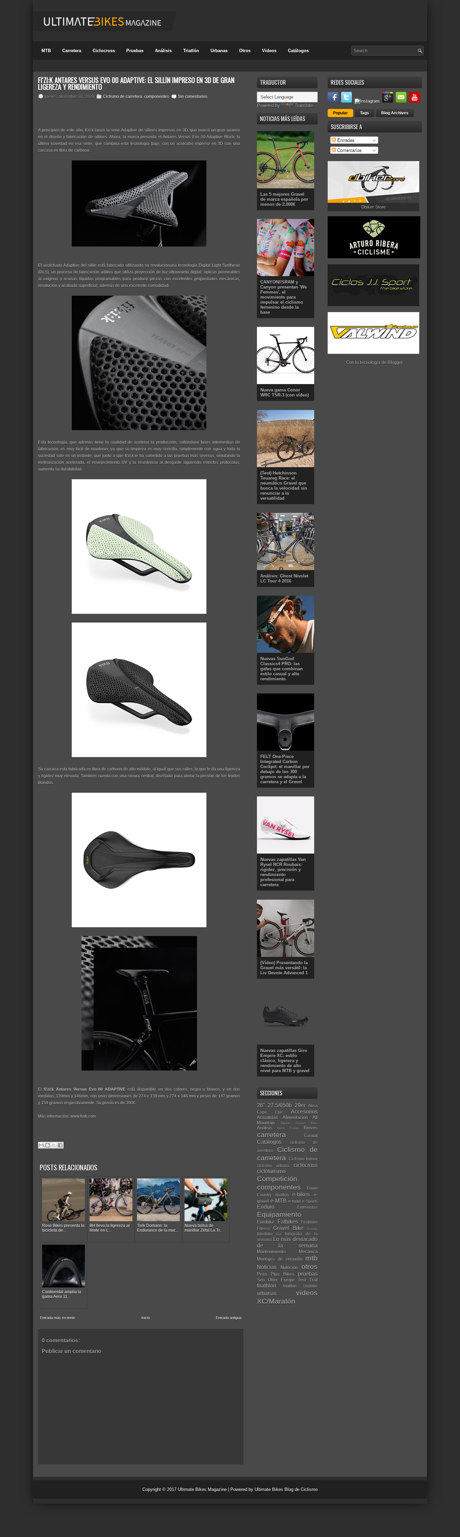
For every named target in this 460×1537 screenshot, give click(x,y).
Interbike (265, 1234)
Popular (340, 113)
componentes (156, 96)
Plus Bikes (282, 1274)
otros (309, 1266)
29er (300, 1105)
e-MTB (278, 1201)
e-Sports (310, 1201)
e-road (294, 1201)
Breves (311, 1127)
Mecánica (308, 1251)
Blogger (395, 362)
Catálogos (298, 50)
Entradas (345, 140)
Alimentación (295, 1117)
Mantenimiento (271, 1251)
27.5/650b (280, 1105)
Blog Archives (394, 113)
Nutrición (289, 1267)
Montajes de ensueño (279, 1259)
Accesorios (304, 1112)
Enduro (265, 1207)
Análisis (163, 50)
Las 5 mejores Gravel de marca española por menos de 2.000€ (284, 199)
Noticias (266, 1267)
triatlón (289, 1285)
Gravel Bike (288, 1228)
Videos (269, 50)
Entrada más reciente (57, 1318)
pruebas (308, 1274)
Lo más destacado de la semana (287, 1242)
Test (302, 1279)
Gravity (312, 1229)
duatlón (282, 1195)
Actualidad (267, 1117)
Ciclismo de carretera (122, 96)
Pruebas (134, 50)
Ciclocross (104, 50)
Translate (304, 105)
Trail (313, 1279)
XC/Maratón (276, 1301)
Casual (311, 1135)
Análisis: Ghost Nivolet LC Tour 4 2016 (284, 578)
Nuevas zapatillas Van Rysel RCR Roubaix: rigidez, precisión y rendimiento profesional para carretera (283, 872)
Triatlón (191, 50)
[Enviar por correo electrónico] (41, 1145)
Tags (364, 113)
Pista (262, 1274)
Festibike (309, 1222)
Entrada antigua (228, 1318)
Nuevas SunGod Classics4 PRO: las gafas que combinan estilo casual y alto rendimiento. (281, 668)
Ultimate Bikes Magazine (202, 1489)
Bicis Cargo (288, 1128)
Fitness (263, 1228)
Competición (277, 1179)
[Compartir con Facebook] (60, 1145)
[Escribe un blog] (47, 1145)
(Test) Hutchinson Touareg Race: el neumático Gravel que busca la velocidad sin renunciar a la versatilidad (283, 486)
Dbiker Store (373, 207)
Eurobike (265, 1222)
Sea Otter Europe (276, 1279)
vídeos (307, 1293)
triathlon (266, 1285)
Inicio (145, 1318)
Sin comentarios (192, 96)
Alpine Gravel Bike (299, 1123)
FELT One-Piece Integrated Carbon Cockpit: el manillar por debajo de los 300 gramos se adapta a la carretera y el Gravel (284, 769)
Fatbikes (287, 1222)
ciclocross (306, 1165)
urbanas (266, 1293)
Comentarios (349, 150)
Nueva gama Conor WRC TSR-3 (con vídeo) (284, 392)
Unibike (310, 1286)
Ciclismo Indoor (303, 1159)
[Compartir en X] (54, 1145)
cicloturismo (271, 1171)
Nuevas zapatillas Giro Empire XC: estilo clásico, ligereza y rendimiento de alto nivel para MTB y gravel (284, 1060)
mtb (311, 1258)
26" (261, 1105)
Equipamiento (279, 1214)
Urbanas (219, 50)
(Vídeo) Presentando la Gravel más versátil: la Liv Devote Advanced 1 (284, 967)
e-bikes (301, 1194)
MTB (46, 50)
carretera (271, 1134)
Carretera (71, 50)
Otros (245, 50)
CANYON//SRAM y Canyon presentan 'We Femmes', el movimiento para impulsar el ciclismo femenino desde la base (283, 297)
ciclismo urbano (273, 1165)
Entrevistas (307, 1207)
